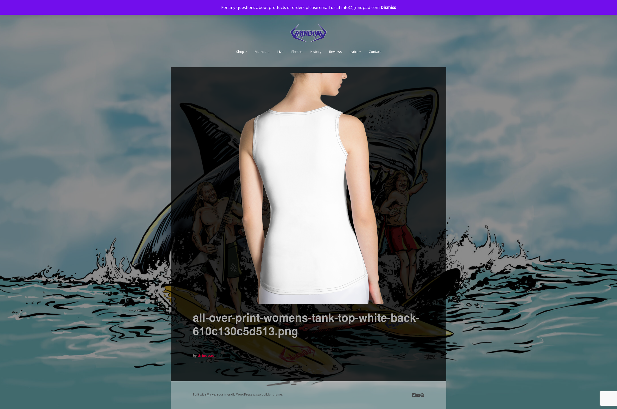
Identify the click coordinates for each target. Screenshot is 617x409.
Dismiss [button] (388, 7)
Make (211, 394)
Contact (375, 51)
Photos (296, 51)
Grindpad (206, 355)
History (315, 51)
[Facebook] (414, 395)
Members (262, 51)
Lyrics (353, 51)
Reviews (335, 51)
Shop (240, 51)
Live (280, 51)
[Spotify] (422, 395)
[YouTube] (418, 395)
